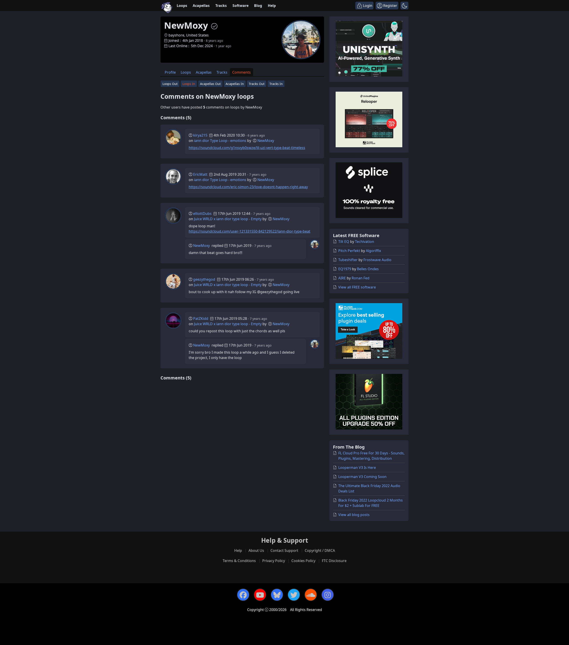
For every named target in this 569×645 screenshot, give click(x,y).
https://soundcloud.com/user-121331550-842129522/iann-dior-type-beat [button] (249, 231)
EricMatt (200, 174)
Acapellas (201, 5)
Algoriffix (373, 250)
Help (272, 5)
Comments (241, 72)
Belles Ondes (368, 268)
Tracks (221, 5)
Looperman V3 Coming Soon (362, 476)
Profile (170, 72)
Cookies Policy (303, 560)
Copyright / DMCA (320, 550)
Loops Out (170, 84)
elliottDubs (202, 213)
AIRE (342, 278)
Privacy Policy (273, 560)
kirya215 (200, 135)
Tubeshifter (348, 259)
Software (240, 5)
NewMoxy (265, 140)
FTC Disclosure (334, 560)
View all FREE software (357, 287)
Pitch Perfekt (349, 250)
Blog (258, 5)
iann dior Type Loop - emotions (220, 140)
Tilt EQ (343, 241)
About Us (256, 550)
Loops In (188, 84)
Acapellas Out (210, 84)
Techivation (364, 241)
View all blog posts (354, 514)
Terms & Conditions (239, 560)
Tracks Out (256, 84)
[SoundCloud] (311, 595)
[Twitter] (294, 595)
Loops (182, 5)
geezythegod (204, 279)
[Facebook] (243, 595)
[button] (404, 6)
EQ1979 (344, 268)
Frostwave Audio (377, 259)
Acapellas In (235, 84)
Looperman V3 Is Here (357, 467)
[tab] (170, 72)
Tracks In (276, 84)
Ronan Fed (360, 278)
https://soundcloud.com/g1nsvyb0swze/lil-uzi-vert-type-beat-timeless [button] (247, 147)
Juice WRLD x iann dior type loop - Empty (228, 218)
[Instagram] (327, 595)
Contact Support (284, 550)
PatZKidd (200, 318)
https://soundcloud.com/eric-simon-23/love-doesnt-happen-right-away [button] (248, 186)
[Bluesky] (277, 595)
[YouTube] (260, 595)
